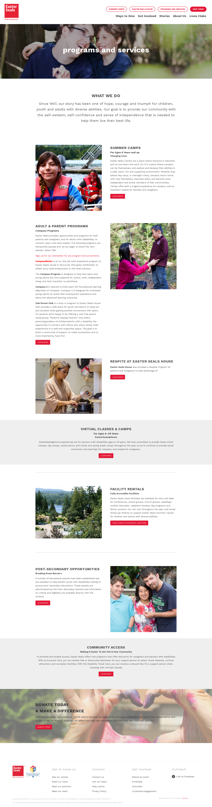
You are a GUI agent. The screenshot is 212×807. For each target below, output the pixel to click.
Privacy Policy (99, 791)
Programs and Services (172, 9)
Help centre (98, 786)
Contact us (98, 777)
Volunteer (137, 786)
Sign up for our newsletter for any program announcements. (67, 255)
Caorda (185, 798)
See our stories (60, 777)
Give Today (198, 9)
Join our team (99, 781)
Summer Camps (116, 9)
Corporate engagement (144, 791)
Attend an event (140, 777)
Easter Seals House (142, 9)
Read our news (60, 781)
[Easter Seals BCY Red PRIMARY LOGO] (11, 14)
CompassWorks (43, 261)
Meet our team (60, 791)
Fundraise (137, 781)
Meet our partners (61, 786)
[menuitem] (116, 9)
